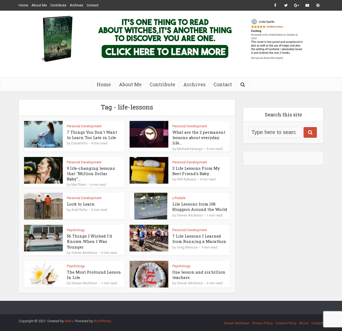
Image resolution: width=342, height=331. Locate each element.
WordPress (102, 321)
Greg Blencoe (187, 247)
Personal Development (84, 126)
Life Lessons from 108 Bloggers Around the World (199, 206)
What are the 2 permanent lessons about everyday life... (198, 137)
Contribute (58, 5)
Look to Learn (81, 204)
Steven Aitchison (190, 215)
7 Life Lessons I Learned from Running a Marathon (199, 238)
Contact (93, 5)
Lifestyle (178, 198)
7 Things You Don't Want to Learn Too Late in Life (92, 134)
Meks (69, 321)
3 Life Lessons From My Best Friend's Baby (196, 170)
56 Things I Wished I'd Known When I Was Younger (89, 241)
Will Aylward (186, 179)
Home (23, 5)
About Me (39, 5)
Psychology (76, 230)
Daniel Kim (79, 143)
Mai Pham (78, 185)
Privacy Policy (262, 323)
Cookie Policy (285, 323)
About (304, 323)
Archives (76, 5)
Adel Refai (79, 210)
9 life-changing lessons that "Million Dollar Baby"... (91, 173)
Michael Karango (190, 149)
